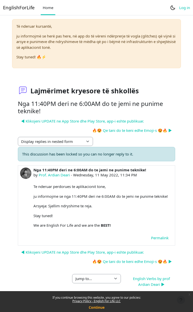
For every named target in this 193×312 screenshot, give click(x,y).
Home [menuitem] (48, 7)
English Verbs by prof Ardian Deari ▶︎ (151, 281)
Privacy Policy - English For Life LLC (96, 301)
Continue (97, 307)
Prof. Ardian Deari (54, 174)
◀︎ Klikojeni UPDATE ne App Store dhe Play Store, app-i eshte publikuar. (82, 121)
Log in (184, 7)
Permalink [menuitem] (160, 237)
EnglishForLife (19, 7)
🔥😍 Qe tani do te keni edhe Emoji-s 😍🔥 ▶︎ (132, 130)
